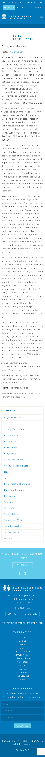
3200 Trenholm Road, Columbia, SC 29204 (24, 2)
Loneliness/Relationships (17, 484)
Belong (22, 641)
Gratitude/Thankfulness (16, 466)
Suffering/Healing (13, 526)
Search (37, 7)
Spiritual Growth (12, 514)
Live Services (22, 676)
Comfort (8, 423)
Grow (22, 648)
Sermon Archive (22, 655)
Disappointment (12, 435)
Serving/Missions (12, 508)
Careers (22, 679)
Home (22, 637)
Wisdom (8, 538)
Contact (24, 7)
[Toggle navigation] (42, 16)
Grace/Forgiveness (13, 460)
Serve (22, 644)
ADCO (26, 750)
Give (22, 665)
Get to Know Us (22, 651)
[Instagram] (25, 573)
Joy (5, 478)
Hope (7, 472)
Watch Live (22, 565)
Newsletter (22, 662)
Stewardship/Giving (14, 520)
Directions (30, 614)
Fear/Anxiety (10, 454)
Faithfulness (10, 448)
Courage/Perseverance (15, 429)
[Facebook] (19, 573)
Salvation (9, 502)
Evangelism (17, 52)
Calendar (22, 672)
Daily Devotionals (22, 658)
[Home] (16, 16)
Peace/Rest (9, 496)
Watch (10, 7)
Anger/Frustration (13, 417)
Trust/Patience (11, 532)
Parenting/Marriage (14, 490)
